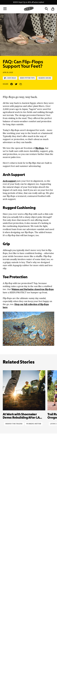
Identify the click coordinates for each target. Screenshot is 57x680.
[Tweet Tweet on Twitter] (16, 84)
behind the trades (13, 424)
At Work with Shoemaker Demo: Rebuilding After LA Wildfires (21, 416)
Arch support (9, 181)
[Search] (46, 8)
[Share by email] (21, 84)
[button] (5, 8)
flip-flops (39, 148)
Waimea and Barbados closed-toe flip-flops (32, 289)
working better (33, 424)
